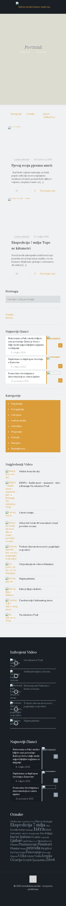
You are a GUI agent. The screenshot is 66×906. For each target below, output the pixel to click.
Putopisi (15, 443)
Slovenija (46, 852)
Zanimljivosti (18, 448)
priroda (33, 848)
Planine (15, 848)
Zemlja (46, 856)
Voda (37, 856)
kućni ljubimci (21, 837)
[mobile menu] (59, 7)
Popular (10, 314)
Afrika (13, 821)
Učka (22, 855)
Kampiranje (34, 833)
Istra (39, 829)
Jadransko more (19, 833)
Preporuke (16, 431)
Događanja (16, 403)
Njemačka (43, 841)
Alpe (19, 821)
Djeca (38, 821)
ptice (48, 848)
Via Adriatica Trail (28, 614)
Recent (9, 317)
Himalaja (29, 830)
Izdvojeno (16, 415)
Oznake (31, 113)
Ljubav (16, 840)
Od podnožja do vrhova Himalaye (36, 564)
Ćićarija (16, 860)
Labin (36, 837)
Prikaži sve (49, 117)
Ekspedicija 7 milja (27, 825)
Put (12, 852)
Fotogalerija (17, 409)
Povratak (41, 52)
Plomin (23, 848)
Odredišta (16, 426)
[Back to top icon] (33, 879)
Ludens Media (21, 159)
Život (50, 859)
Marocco (32, 841)
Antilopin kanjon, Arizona (37, 671)
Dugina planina (27, 578)
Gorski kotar (17, 829)
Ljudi (25, 841)
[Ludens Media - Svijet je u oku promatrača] (33, 7)
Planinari (45, 844)
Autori (46, 113)
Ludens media (18, 420)
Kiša (42, 833)
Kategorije (16, 113)
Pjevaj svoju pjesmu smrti (32, 165)
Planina (14, 844)
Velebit (30, 856)
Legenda (45, 837)
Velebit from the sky (29, 471)
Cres (33, 821)
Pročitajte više (47, 190)
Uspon (14, 856)
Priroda (15, 437)
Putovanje (34, 852)
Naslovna (25, 52)
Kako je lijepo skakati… (31, 589)
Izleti (48, 829)
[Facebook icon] (33, 894)
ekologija (47, 821)
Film (48, 825)
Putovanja (19, 852)
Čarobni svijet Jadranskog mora (35, 600)
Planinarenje (28, 844)
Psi (43, 848)
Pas (50, 841)
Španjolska (39, 860)
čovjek (27, 860)
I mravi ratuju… (27, 512)
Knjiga (48, 833)
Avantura (26, 821)
